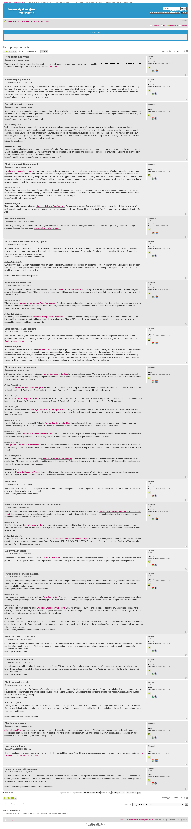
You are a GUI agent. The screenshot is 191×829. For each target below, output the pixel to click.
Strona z (177, 51)
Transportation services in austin (21, 573)
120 (151, 62)
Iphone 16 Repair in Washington (24, 445)
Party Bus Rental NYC (52, 597)
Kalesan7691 (15, 221)
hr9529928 (14, 82)
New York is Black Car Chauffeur (50, 206)
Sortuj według (106, 793)
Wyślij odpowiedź (9, 50)
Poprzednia (9, 792)
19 (151, 224)
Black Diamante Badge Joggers (18, 341)
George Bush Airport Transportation (48, 409)
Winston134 (14, 749)
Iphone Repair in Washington (29, 387)
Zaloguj (184, 25)
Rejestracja (174, 25)
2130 (152, 751)
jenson (12, 60)
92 (151, 85)
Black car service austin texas (19, 636)
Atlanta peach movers (15, 723)
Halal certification (44, 349)
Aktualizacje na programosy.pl (13, 2)
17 (151, 288)
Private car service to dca (17, 282)
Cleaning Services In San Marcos (56, 458)
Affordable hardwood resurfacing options (26, 241)
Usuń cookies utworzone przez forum (139, 820)
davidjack (13, 285)
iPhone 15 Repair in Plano (26, 398)
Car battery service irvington (19, 104)
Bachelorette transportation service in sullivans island (32, 504)
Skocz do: (127, 804)
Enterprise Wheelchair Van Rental (51, 608)
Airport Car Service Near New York (37, 434)
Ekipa (122, 820)
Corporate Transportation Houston (47, 316)
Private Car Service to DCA (69, 289)
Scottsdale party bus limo (17, 79)
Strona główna (13, 21)
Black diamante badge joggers (20, 328)
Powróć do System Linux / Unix (16, 804)
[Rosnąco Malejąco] (133, 793)
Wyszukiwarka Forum (178, 11)
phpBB (96, 824)
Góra (186, 75)
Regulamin (156, 25)
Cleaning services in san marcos (21, 367)
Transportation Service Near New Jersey (37, 303)
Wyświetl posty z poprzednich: (71, 793)
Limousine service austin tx (18, 659)
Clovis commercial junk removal (21, 164)
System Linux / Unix (41, 21)
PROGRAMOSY (26, 21)
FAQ (165, 25)
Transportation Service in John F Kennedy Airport (67, 538)
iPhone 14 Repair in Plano (32, 525)
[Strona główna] (21, 8)
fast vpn (53, 67)
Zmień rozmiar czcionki (184, 20)
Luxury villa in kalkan (15, 551)
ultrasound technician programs (47, 228)
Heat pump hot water (17, 47)
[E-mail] (149, 67)
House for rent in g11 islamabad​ (20, 769)
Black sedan (10, 481)
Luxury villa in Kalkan (51, 558)
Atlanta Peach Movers (14, 730)
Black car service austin (16, 682)
